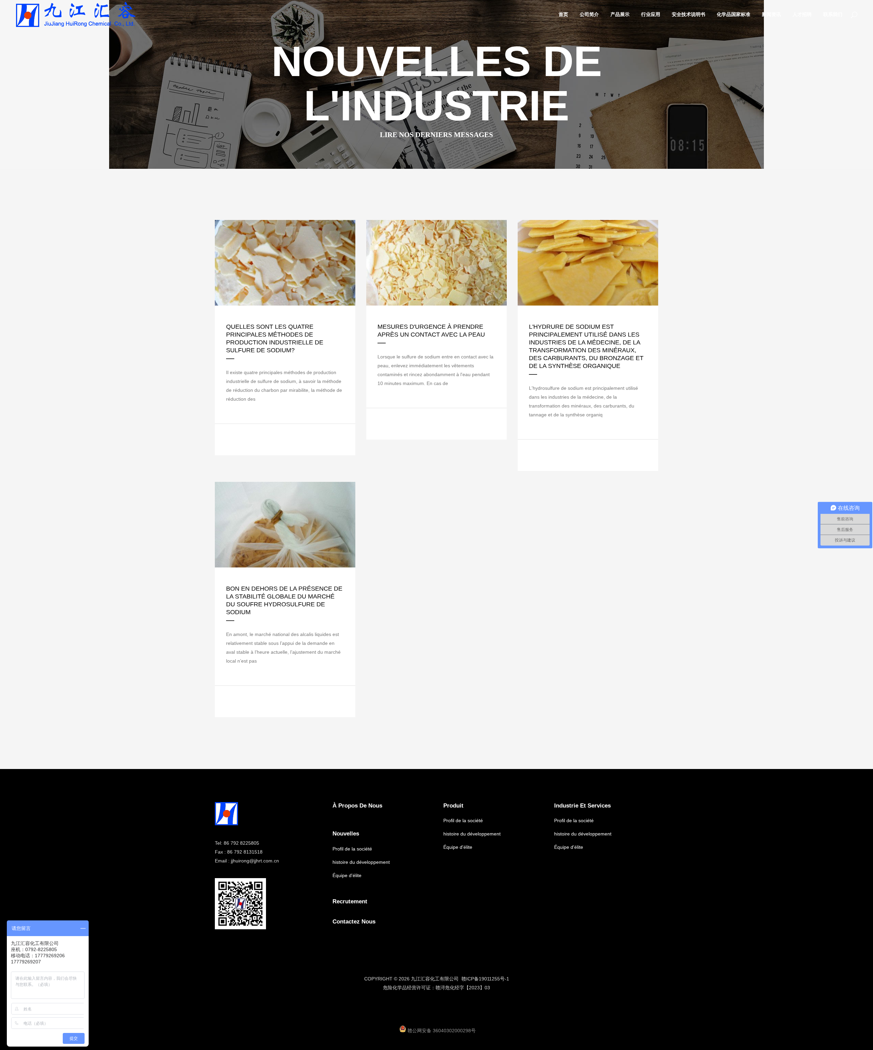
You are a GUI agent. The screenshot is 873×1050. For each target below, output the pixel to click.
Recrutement (349, 901)
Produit (453, 805)
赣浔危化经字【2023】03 (462, 987)
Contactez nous (353, 921)
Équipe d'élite (346, 875)
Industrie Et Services (582, 805)
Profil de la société (352, 849)
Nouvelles (345, 833)
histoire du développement (361, 862)
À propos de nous (357, 805)
